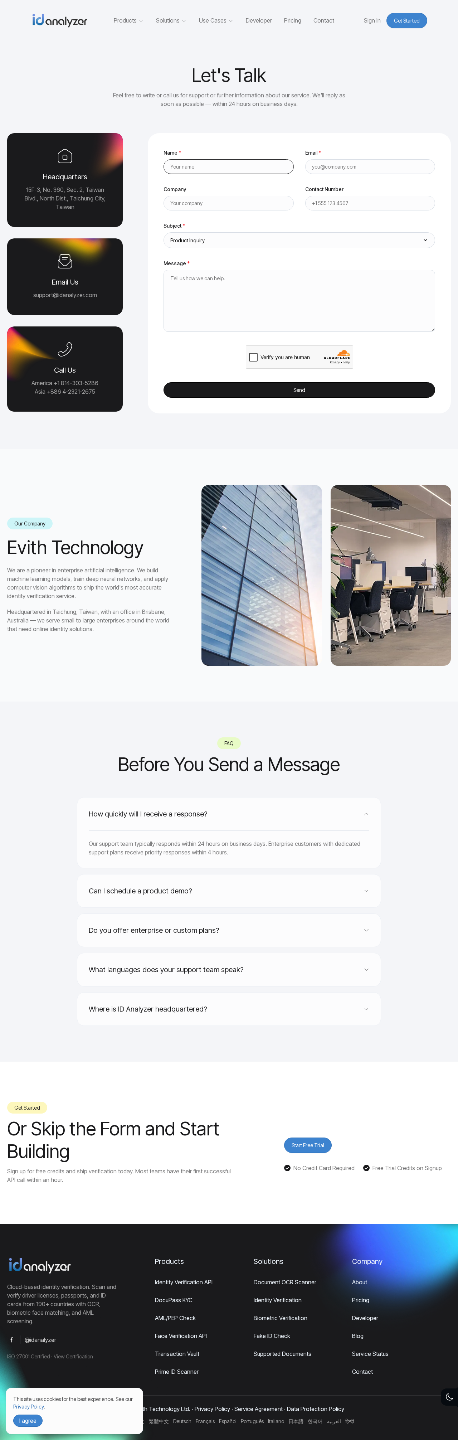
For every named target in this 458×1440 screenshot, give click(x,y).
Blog (358, 1335)
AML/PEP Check (175, 1318)
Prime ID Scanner (177, 1371)
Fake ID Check (272, 1335)
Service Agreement (258, 1408)
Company (175, 189)
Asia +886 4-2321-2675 (65, 391)
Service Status (370, 1353)
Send (299, 390)
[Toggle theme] (449, 1397)
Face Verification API (181, 1335)
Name (172, 153)
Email (313, 153)
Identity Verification (278, 1300)
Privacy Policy (212, 1408)
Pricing (292, 20)
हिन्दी (349, 1421)
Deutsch (182, 1421)
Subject (174, 226)
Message (177, 263)
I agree (27, 1420)
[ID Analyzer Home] (59, 21)
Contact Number (324, 189)
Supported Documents (282, 1353)
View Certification (73, 1356)
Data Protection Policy (315, 1408)
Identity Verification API (184, 1282)
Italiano (276, 1421)
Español (228, 1421)
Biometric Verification (280, 1318)
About (359, 1282)
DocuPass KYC (174, 1300)
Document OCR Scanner (285, 1282)
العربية (334, 1421)
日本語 (295, 1421)
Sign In (372, 20)
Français (205, 1421)
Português (252, 1421)
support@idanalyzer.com (65, 295)
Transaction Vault (177, 1353)
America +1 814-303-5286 (64, 383)
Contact (323, 20)
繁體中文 (159, 1421)
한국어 (315, 1421)
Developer (259, 20)
